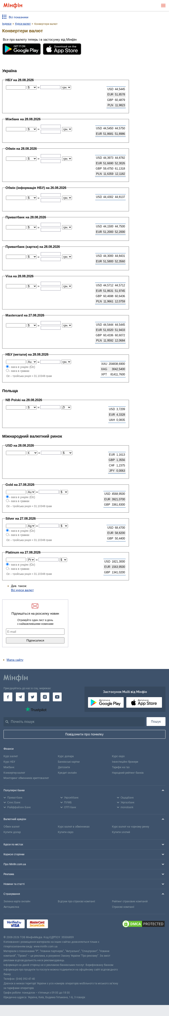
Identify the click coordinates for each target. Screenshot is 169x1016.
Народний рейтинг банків (128, 772)
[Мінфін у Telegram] (20, 697)
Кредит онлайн (67, 772)
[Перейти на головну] (13, 5)
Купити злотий (121, 832)
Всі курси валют (22, 590)
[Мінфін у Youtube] (57, 697)
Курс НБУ (9, 761)
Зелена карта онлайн (17, 901)
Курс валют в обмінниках (74, 826)
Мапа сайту (15, 659)
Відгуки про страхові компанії (76, 901)
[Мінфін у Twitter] (32, 697)
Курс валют (11, 756)
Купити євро (65, 832)
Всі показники (18, 17)
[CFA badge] (60, 924)
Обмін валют (12, 826)
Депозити (64, 767)
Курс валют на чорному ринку (130, 826)
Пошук (156, 721)
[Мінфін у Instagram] (44, 697)
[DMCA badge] (143, 924)
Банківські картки (69, 761)
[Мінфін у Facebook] (8, 697)
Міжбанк (9, 767)
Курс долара (66, 756)
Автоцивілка (11, 906)
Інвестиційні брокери (125, 761)
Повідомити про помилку (84, 734)
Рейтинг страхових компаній (130, 901)
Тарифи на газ (121, 767)
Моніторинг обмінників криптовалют (26, 778)
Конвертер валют (14, 772)
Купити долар (12, 832)
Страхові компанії (123, 906)
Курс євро (118, 756)
